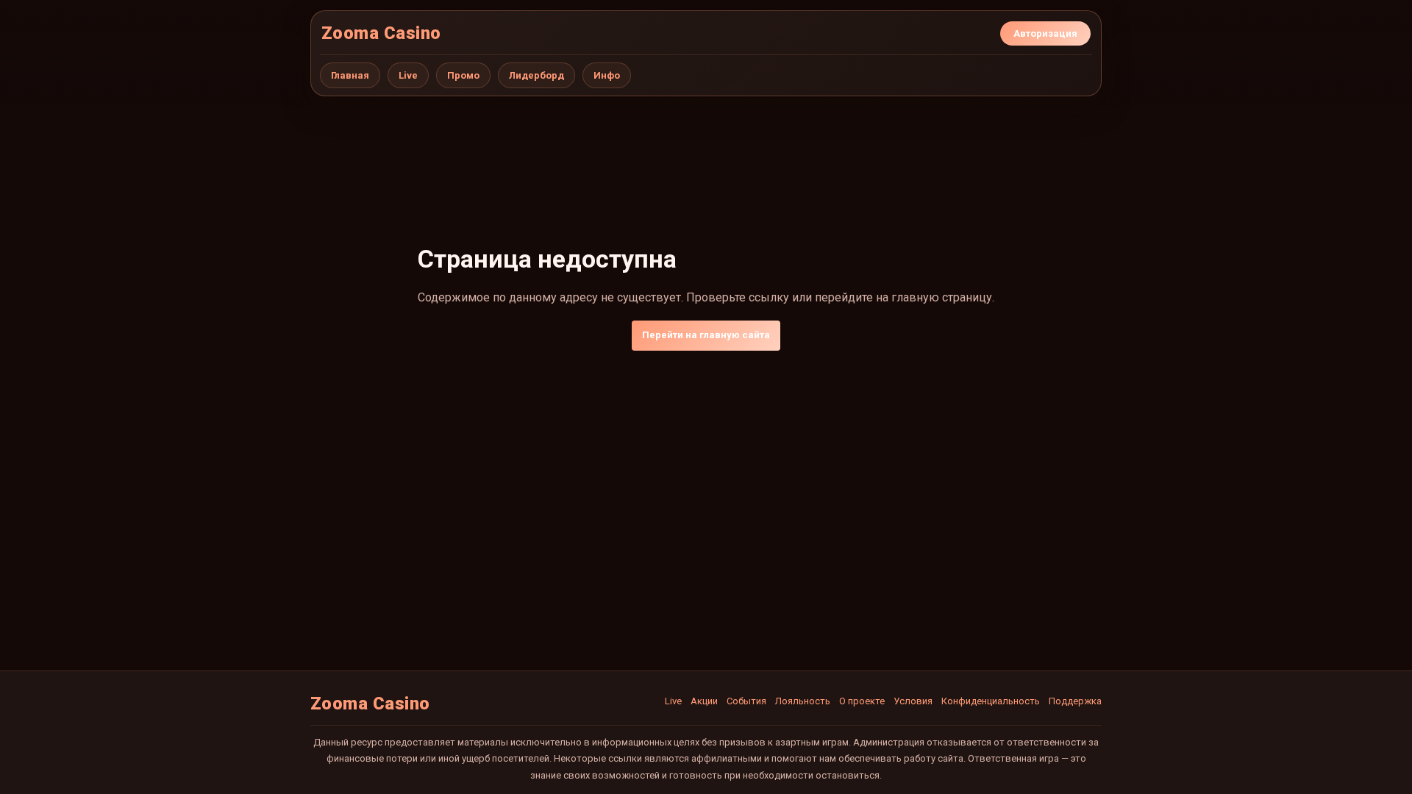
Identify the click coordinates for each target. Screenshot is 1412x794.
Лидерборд (536, 75)
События (746, 701)
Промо (463, 75)
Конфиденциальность (990, 701)
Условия (913, 701)
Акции (704, 701)
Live (408, 75)
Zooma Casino (381, 33)
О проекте (862, 701)
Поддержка (1075, 701)
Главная (350, 75)
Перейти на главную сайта (706, 334)
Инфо (606, 75)
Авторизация (1045, 33)
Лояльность (802, 701)
